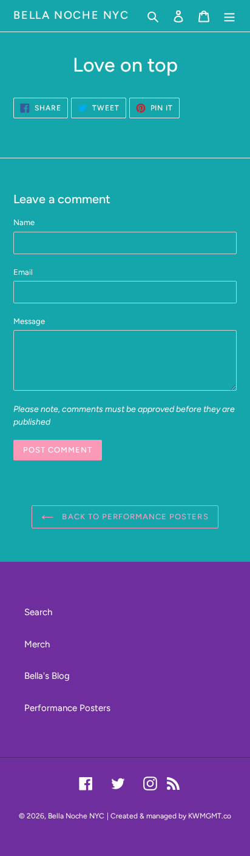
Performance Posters (67, 708)
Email (23, 272)
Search (38, 612)
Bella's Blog (47, 675)
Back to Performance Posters (133, 516)
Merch (37, 644)
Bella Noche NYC (71, 15)
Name (24, 222)
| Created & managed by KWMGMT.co (169, 816)
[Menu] (229, 16)
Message (29, 321)
